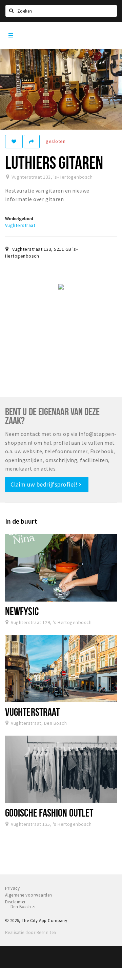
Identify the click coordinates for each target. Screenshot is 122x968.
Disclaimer (15, 902)
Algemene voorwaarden (28, 895)
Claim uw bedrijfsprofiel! (45, 484)
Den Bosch (21, 906)
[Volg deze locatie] (14, 141)
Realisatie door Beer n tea (30, 932)
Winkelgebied (19, 218)
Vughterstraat (20, 225)
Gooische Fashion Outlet (49, 812)
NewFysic (22, 611)
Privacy (12, 888)
